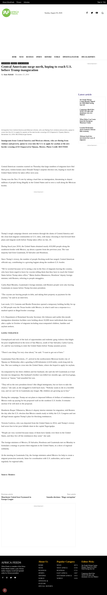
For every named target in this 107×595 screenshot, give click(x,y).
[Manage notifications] (5, 590)
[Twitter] (92, 13)
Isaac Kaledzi (9, 75)
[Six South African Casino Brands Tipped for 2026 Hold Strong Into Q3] (101, 102)
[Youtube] (97, 13)
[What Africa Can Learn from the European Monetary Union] (101, 122)
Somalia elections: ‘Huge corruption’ (61, 497)
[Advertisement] (53, 35)
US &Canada (23, 63)
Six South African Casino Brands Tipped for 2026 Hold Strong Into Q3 (87, 102)
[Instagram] (6, 577)
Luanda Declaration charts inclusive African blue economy (87, 129)
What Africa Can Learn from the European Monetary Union (88, 121)
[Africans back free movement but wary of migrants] (101, 138)
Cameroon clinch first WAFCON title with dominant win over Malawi (87, 112)
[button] (102, 13)
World (14, 63)
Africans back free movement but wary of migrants (87, 138)
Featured (6, 63)
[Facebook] (87, 13)
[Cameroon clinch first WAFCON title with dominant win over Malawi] (101, 112)
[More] (67, 80)
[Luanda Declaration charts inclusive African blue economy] (101, 130)
